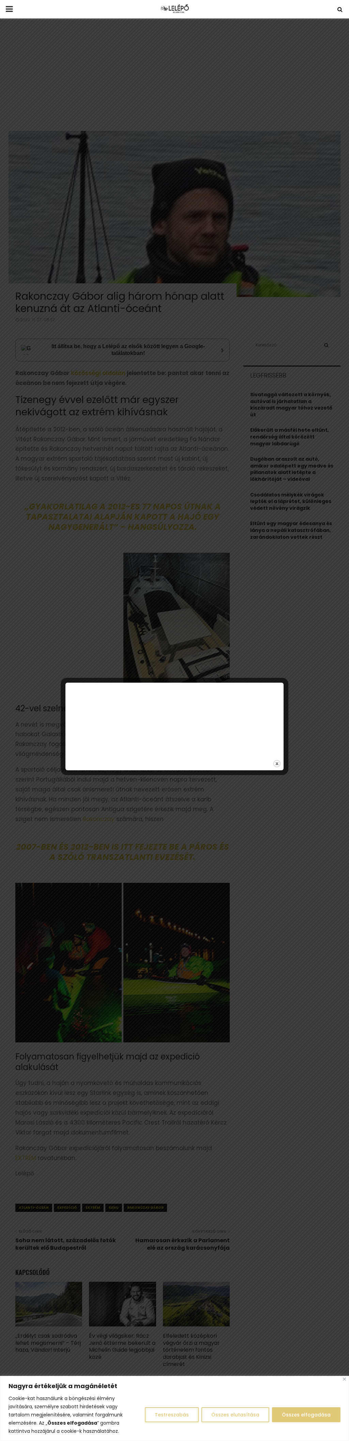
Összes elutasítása (235, 1414)
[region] (174, 1408)
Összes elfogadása (306, 1414)
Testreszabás (172, 1414)
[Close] (344, 1379)
